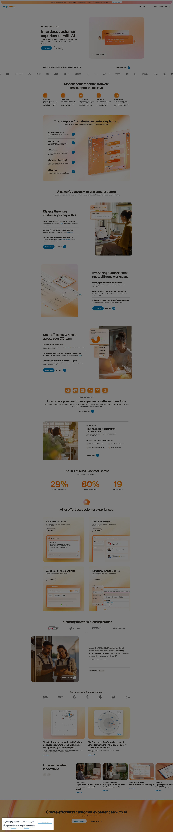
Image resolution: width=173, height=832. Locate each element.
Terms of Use (26, 828)
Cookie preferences (45, 822)
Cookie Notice (13, 828)
